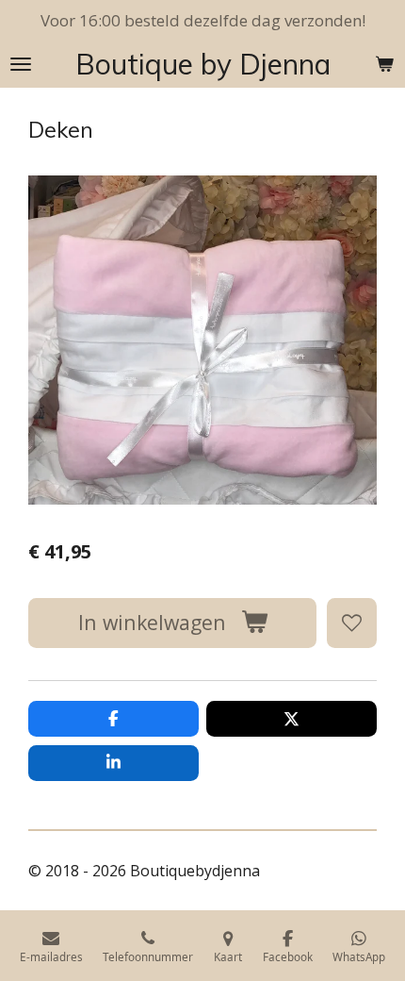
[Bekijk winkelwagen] (384, 64)
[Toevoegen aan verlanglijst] (352, 623)
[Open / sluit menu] (20, 64)
